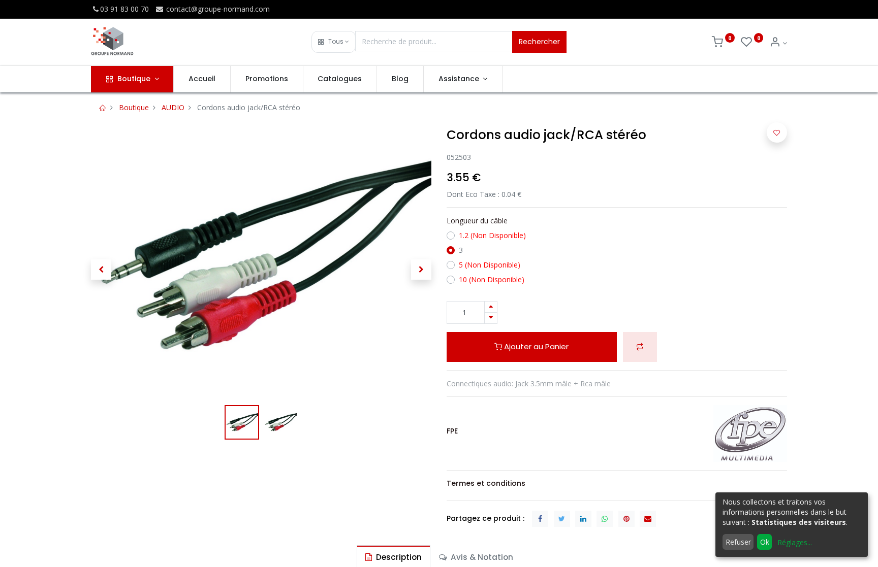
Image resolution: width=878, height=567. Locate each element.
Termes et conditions (486, 483)
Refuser (738, 542)
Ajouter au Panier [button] (535, 346)
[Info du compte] (778, 43)
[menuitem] (202, 79)
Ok (764, 542)
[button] (333, 42)
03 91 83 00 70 (124, 9)
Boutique (134, 107)
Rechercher (539, 42)
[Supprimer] (491, 318)
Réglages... (794, 542)
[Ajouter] (491, 307)
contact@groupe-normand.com (217, 9)
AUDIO (173, 107)
